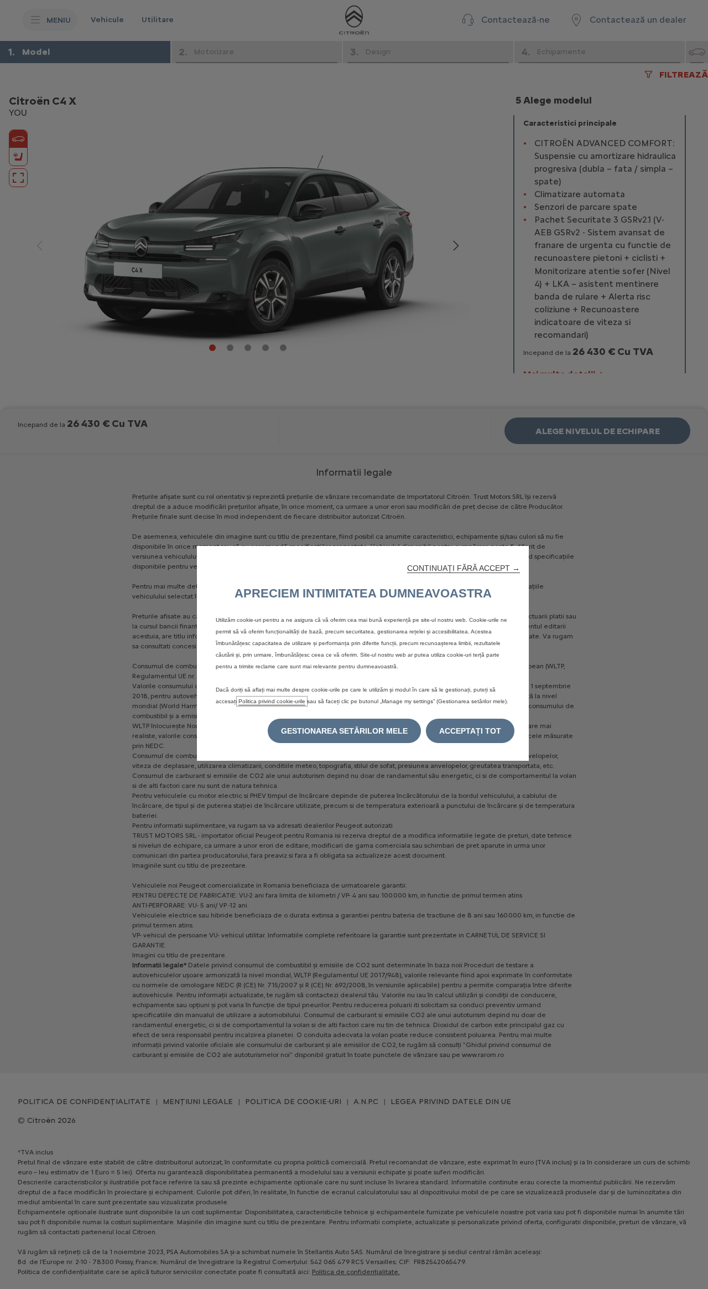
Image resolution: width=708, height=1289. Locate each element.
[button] (463, 568)
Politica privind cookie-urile (271, 701)
